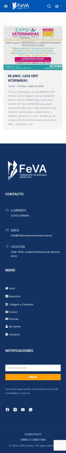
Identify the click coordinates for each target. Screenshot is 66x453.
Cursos (11, 86)
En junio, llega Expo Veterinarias (23, 78)
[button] (6, 6)
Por (22, 86)
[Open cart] (57, 6)
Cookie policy (33, 434)
